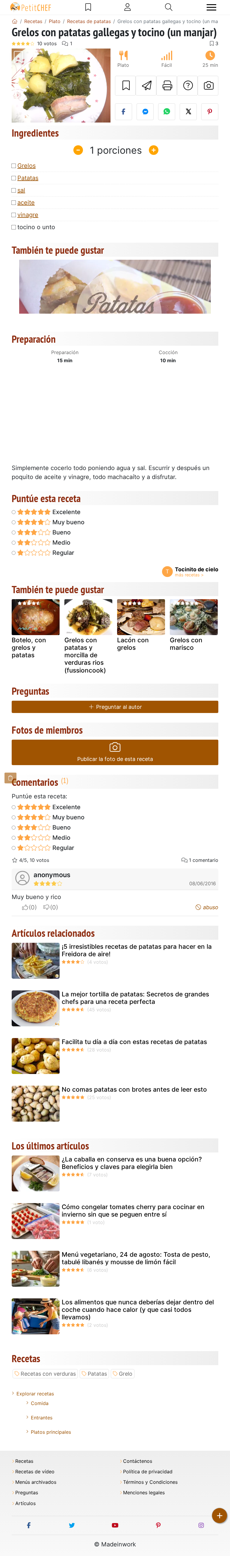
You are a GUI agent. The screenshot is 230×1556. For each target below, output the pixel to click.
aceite (26, 202)
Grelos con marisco (186, 643)
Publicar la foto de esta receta (115, 759)
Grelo (125, 1374)
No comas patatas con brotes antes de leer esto (134, 1089)
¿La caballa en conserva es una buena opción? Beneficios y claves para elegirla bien (132, 1162)
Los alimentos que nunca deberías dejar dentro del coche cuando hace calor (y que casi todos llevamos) (138, 1309)
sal (21, 190)
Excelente (66, 512)
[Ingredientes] (10, 778)
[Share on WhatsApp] (166, 111)
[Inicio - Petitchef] (15, 21)
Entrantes (41, 1418)
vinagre (27, 214)
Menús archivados (35, 1482)
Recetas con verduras (48, 1374)
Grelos (26, 165)
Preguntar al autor (118, 707)
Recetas (24, 1461)
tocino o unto (36, 227)
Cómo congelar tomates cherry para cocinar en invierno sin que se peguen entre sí (133, 1210)
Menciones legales (144, 1492)
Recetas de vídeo (35, 1472)
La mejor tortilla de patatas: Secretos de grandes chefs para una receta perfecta (135, 997)
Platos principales (51, 1432)
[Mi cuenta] (127, 7)
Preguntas (26, 1492)
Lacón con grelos (133, 643)
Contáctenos (137, 1461)
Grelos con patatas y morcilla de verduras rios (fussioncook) (85, 655)
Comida (40, 1403)
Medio (60, 542)
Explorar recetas (35, 1394)
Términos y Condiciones (150, 1482)
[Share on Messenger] (145, 111)
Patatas (27, 178)
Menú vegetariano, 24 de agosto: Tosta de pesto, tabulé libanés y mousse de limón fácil (136, 1258)
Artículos (25, 1503)
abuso (210, 907)
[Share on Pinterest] (209, 111)
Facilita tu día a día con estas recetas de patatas (134, 1042)
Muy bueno (67, 522)
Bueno (61, 532)
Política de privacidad (147, 1472)
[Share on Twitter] (188, 111)
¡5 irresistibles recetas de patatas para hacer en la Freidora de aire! (137, 950)
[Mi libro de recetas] (88, 7)
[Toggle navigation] (211, 7)
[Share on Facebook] (123, 111)
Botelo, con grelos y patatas (29, 647)
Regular (62, 552)
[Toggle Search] (169, 7)
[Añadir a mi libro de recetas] (125, 86)
